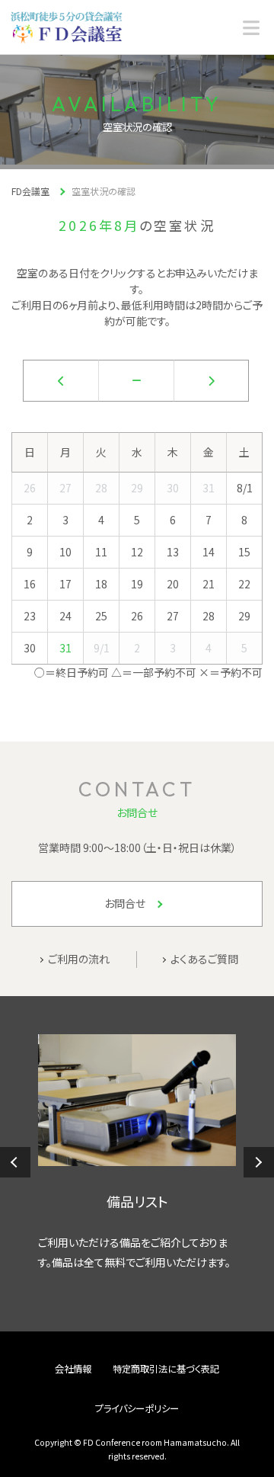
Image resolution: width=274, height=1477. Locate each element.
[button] (15, 1162)
